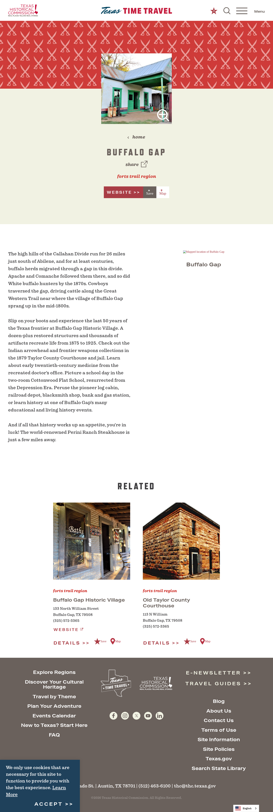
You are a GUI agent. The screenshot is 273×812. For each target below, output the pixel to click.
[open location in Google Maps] (203, 251)
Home (138, 137)
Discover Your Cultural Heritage (54, 684)
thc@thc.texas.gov (195, 786)
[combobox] (246, 808)
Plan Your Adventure (54, 706)
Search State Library (219, 768)
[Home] (136, 10)
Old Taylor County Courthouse (166, 602)
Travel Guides (213, 683)
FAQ (54, 735)
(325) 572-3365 (66, 621)
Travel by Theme (54, 696)
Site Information (219, 739)
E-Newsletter (213, 673)
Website (119, 192)
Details (66, 643)
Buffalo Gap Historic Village (89, 600)
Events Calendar (54, 716)
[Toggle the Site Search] (226, 10)
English (247, 808)
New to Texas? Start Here (54, 725)
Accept (48, 804)
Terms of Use (218, 730)
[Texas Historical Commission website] (23, 10)
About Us (218, 711)
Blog (219, 701)
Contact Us (219, 720)
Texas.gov (219, 758)
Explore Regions (54, 672)
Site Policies (219, 749)
